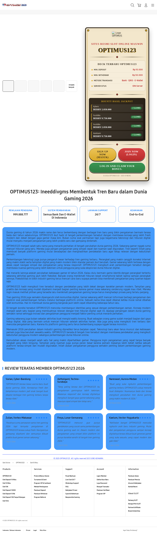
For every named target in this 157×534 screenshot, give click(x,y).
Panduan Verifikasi (103, 490)
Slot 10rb (6, 501)
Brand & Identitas (134, 511)
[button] (139, 5)
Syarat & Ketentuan (72, 494)
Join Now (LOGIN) (131, 153)
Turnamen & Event (40, 480)
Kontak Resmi (133, 487)
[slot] (9, 5)
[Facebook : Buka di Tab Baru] (140, 530)
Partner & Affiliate (134, 507)
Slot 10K (5, 487)
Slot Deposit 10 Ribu (9, 480)
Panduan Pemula (134, 480)
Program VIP (101, 494)
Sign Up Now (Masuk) (103, 154)
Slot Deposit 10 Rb (9, 494)
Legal (35, 530)
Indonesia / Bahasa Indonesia (12, 530)
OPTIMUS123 (7, 476)
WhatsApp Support (72, 483)
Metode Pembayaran (41, 487)
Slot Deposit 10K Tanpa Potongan (14, 497)
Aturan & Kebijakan (134, 483)
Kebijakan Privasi (71, 490)
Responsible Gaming (72, 497)
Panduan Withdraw (40, 494)
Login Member (102, 476)
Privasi (28, 530)
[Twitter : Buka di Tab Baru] (144, 530)
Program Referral (40, 497)
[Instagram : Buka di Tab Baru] (148, 530)
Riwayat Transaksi (103, 487)
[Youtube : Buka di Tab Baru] (153, 530)
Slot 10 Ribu (7, 483)
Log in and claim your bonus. (117, 167)
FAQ (66, 487)
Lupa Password (102, 483)
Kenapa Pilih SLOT (134, 504)
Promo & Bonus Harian (41, 476)
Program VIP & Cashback (42, 483)
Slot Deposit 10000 (9, 490)
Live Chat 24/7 (70, 480)
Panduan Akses (133, 476)
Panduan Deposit (40, 490)
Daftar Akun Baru (103, 480)
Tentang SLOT (133, 500)
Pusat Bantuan (70, 476)
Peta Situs (43, 530)
